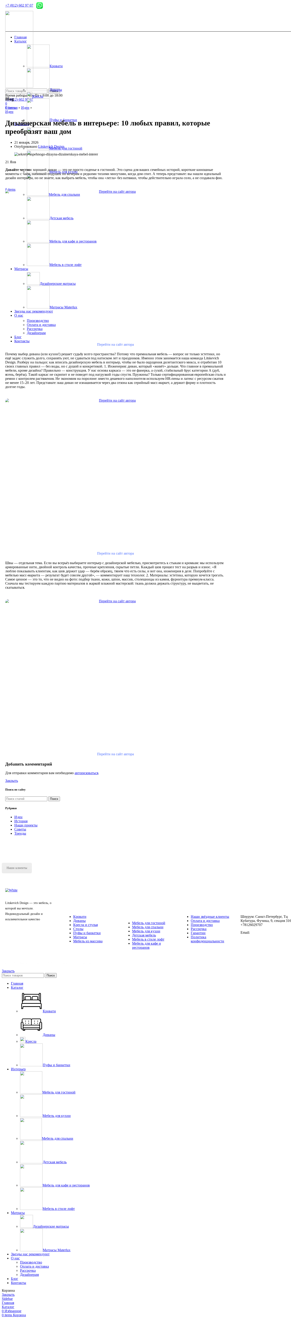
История (21, 821)
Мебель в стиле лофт (148, 939)
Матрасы (80, 937)
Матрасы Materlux (56, 1250)
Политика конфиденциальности (207, 939)
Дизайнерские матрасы (51, 1226)
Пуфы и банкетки (87, 933)
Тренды (20, 833)
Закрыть (11, 781)
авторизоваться (86, 773)
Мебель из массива (88, 941)
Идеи (25, 108)
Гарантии (198, 933)
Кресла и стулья (85, 925)
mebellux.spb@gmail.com (268, 932)
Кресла (37, 96)
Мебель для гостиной (148, 923)
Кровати (56, 66)
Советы (20, 829)
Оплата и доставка (205, 921)
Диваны (56, 90)
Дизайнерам (29, 1274)
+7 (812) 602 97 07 (19, 5)
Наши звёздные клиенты (210, 917)
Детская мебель (144, 935)
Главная (11, 108)
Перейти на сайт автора (115, 344)
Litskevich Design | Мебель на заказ (43, 963)
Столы (78, 929)
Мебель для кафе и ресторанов (146, 945)
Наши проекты (26, 825)
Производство (202, 925)
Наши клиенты (17, 868)
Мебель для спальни (147, 927)
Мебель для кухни (146, 931)
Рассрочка (198, 929)
